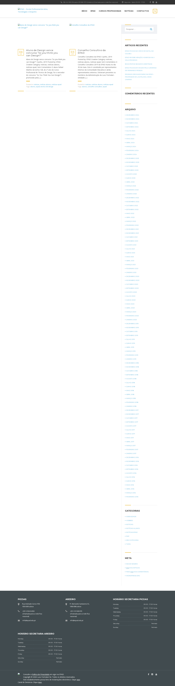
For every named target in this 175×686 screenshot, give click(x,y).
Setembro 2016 (132, 469)
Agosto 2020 (131, 292)
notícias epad (56, 84)
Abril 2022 (130, 217)
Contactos (143, 11)
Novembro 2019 (132, 327)
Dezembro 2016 (132, 457)
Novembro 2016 (132, 461)
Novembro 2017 (132, 414)
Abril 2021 (130, 260)
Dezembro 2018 (132, 363)
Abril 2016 (130, 489)
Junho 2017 (130, 434)
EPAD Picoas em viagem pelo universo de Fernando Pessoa (141, 69)
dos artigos (133, 568)
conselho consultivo (95, 86)
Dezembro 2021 (132, 229)
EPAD (93, 11)
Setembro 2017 (132, 422)
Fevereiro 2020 (132, 316)
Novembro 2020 (132, 280)
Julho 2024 (130, 131)
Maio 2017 (130, 438)
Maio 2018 (130, 390)
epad (38, 86)
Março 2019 (131, 351)
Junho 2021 (130, 253)
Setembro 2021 (132, 241)
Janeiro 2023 (131, 194)
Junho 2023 (130, 178)
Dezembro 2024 (132, 115)
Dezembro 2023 (132, 158)
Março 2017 (131, 445)
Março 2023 (131, 186)
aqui (78, 679)
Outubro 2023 (132, 166)
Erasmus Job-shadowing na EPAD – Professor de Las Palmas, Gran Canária (139, 76)
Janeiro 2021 (131, 272)
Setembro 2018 (132, 375)
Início (84, 11)
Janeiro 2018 (131, 406)
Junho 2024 (130, 135)
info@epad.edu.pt (29, 620)
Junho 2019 (130, 343)
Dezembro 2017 (132, 410)
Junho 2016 (130, 481)
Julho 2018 (130, 382)
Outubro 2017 (132, 418)
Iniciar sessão (132, 564)
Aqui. (40, 682)
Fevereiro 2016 (132, 497)
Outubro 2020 (132, 284)
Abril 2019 (130, 347)
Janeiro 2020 (131, 320)
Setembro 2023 (132, 170)
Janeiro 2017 (131, 453)
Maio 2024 (130, 139)
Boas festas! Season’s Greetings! (138, 64)
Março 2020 (131, 312)
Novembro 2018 (132, 367)
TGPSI (128, 544)
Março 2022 (131, 221)
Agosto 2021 (131, 245)
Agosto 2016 (131, 473)
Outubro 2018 (132, 371)
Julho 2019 (130, 339)
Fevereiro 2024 (132, 150)
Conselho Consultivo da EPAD (92, 51)
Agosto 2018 (131, 379)
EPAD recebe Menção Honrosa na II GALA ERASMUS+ (139, 59)
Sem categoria (132, 540)
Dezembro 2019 (132, 323)
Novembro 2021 (132, 233)
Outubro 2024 (132, 123)
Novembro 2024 (132, 119)
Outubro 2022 (132, 205)
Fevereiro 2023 (132, 190)
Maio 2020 (130, 304)
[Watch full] (40, 35)
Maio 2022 (130, 213)
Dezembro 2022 (132, 198)
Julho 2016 (130, 477)
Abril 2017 (130, 442)
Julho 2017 (130, 430)
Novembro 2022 (132, 201)
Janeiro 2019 (131, 359)
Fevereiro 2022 (132, 225)
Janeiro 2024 (131, 154)
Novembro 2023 (132, 162)
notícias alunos (45, 84)
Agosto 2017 (131, 426)
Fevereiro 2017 (132, 449)
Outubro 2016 (132, 465)
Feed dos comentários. (137, 572)
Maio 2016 (130, 485)
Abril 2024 (130, 142)
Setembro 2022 (132, 209)
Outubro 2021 (132, 237)
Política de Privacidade (41, 674)
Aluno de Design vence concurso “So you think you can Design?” (42, 53)
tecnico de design (47, 86)
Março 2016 (131, 493)
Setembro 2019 (132, 335)
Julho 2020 (130, 296)
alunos (32, 86)
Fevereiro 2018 (132, 402)
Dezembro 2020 (132, 276)
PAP (127, 536)
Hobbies (129, 520)
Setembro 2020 (132, 288)
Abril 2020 (130, 308)
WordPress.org (133, 576)
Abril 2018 (130, 394)
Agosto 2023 (131, 174)
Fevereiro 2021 (132, 268)
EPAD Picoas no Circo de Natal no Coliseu (139, 52)
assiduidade (131, 516)
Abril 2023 (130, 182)
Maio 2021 (130, 257)
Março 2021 (131, 264)
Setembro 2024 (132, 127)
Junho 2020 (131, 300)
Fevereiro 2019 (132, 355)
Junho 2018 (130, 386)
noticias (36, 84)
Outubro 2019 (132, 331)
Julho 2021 (130, 249)
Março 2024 (131, 146)
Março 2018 (131, 398)
